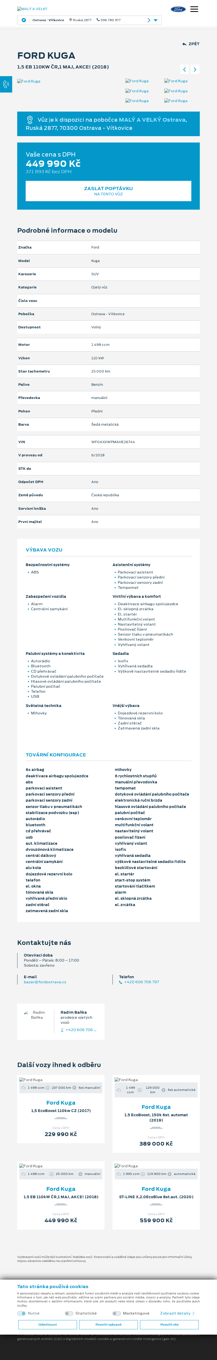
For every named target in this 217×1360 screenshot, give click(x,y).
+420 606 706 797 (141, 982)
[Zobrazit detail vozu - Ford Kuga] (52, 1079)
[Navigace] (194, 10)
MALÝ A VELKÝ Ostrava (152, 119)
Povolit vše (169, 1324)
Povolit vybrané (108, 1324)
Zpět (194, 44)
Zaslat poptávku (108, 191)
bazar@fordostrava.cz (45, 982)
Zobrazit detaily (175, 1313)
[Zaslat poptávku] (69, 1079)
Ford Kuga (60, 1102)
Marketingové (136, 1313)
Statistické (86, 1313)
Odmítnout (47, 1324)
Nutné (34, 1313)
